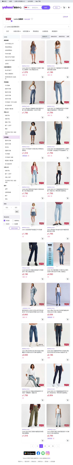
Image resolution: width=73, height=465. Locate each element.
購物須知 (33, 461)
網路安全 (40, 461)
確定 (17, 211)
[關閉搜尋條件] (29, 7)
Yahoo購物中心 (12, 7)
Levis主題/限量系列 (13, 27)
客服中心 (20, 461)
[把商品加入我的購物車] (42, 77)
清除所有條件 (14, 228)
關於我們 (27, 461)
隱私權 (46, 461)
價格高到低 (62, 36)
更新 (49, 458)
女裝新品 (45, 31)
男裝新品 (36, 31)
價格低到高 (54, 36)
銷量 (68, 36)
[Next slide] (44, 52)
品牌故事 (65, 17)
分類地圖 (52, 461)
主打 (7, 31)
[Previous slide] (22, 52)
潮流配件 (55, 31)
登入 (56, 7)
